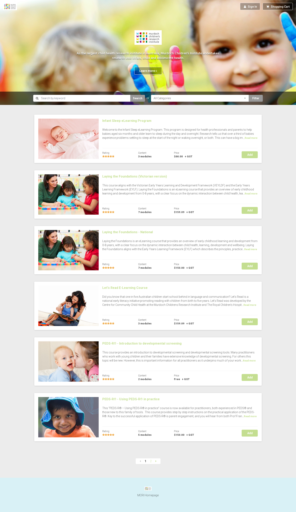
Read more (251, 138)
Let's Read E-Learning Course (125, 288)
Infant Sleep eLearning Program (126, 121)
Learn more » (148, 70)
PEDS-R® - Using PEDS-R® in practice (131, 399)
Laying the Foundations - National (127, 232)
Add (250, 154)
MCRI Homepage (148, 495)
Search (137, 98)
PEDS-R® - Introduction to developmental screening (142, 343)
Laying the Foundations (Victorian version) (134, 176)
